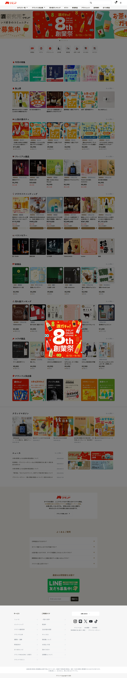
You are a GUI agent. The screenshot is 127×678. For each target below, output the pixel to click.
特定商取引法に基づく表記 (78, 630)
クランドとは (77, 627)
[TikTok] (96, 621)
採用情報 (94, 627)
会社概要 (86, 627)
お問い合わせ (84, 613)
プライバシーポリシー (94, 630)
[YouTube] (91, 621)
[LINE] (80, 621)
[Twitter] (85, 621)
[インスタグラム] (75, 621)
